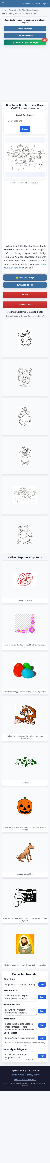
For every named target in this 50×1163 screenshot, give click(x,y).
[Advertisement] (25, 74)
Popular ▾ (36, 4)
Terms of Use (17, 1074)
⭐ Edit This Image (25, 277)
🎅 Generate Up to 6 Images (29, 42)
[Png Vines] (25, 761)
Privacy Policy (32, 1074)
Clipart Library (18, 1070)
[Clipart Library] (3, 3)
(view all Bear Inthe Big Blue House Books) (25, 316)
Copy (42, 984)
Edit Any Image (25, 28)
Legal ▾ (44, 4)
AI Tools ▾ (26, 4)
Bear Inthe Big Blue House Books (23, 10)
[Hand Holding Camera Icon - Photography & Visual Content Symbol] (25, 897)
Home (4, 10)
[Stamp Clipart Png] (25, 579)
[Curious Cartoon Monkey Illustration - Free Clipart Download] (25, 715)
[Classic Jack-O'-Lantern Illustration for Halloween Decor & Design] (25, 806)
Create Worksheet (25, 35)
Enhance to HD (25, 285)
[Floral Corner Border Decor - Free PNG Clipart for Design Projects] (25, 623)
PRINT (25, 294)
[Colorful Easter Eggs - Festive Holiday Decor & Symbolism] (25, 670)
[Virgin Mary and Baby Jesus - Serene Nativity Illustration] (25, 944)
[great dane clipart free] (25, 852)
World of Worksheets (25, 1079)
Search (25, 129)
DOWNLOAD (25, 304)
